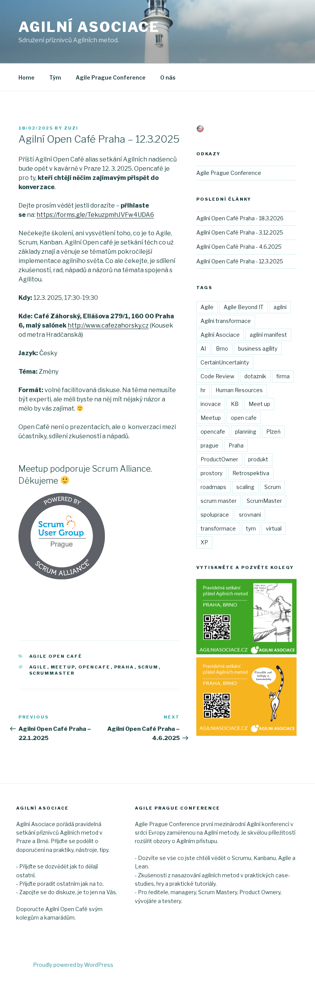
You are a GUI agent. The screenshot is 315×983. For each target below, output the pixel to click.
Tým (55, 77)
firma (283, 376)
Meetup (63, 667)
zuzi (71, 128)
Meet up (259, 404)
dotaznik (255, 376)
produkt (258, 459)
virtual (274, 528)
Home (26, 77)
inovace (211, 404)
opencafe (94, 667)
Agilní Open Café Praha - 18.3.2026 (240, 218)
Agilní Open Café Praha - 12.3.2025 (239, 261)
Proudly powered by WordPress (73, 964)
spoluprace (215, 514)
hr (203, 390)
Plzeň (273, 431)
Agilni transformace (226, 321)
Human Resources (239, 390)
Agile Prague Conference (111, 77)
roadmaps (213, 487)
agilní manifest (268, 334)
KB (235, 404)
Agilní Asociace (89, 26)
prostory (211, 473)
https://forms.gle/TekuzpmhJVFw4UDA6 (95, 214)
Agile (38, 667)
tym (251, 528)
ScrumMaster (52, 673)
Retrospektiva (250, 473)
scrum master (219, 500)
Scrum (148, 667)
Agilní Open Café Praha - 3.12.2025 (239, 232)
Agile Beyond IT (244, 307)
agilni (280, 307)
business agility (257, 348)
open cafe (244, 417)
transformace (218, 528)
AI (203, 348)
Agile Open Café (56, 656)
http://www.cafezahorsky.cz (108, 325)
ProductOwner (219, 459)
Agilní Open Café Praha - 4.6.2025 (239, 246)
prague (210, 445)
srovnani (250, 514)
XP (204, 542)
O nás (168, 77)
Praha (124, 667)
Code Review (217, 376)
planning (245, 431)
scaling (245, 487)
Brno (222, 348)
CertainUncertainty (225, 362)
